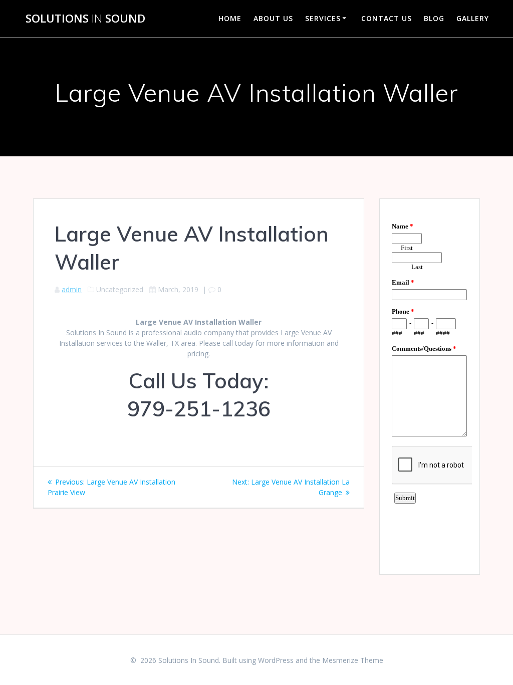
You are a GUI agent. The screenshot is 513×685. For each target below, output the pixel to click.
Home (229, 18)
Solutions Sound (85, 18)
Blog (434, 18)
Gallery (472, 18)
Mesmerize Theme (352, 660)
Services (323, 18)
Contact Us (386, 18)
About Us (273, 18)
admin (72, 289)
